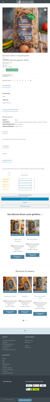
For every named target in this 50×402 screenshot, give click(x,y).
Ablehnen (25, 202)
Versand (5, 65)
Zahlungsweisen (6, 364)
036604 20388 (8, 346)
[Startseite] (25, 1)
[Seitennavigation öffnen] (5, 1)
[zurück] (1, 299)
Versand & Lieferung (7, 367)
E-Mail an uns (5, 347)
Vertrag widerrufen (25, 400)
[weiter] (48, 299)
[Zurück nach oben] (25, 331)
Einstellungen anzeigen (25, 206)
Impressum (5, 371)
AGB (3, 362)
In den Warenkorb (12, 69)
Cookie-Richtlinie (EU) (7, 373)
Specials (10, 76)
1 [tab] (23, 320)
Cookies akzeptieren (25, 199)
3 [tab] (27, 320)
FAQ (3, 360)
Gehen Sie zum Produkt (17, 257)
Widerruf (4, 365)
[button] (45, 10)
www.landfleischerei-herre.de (9, 349)
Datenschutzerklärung (7, 369)
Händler (4, 358)
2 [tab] (25, 320)
